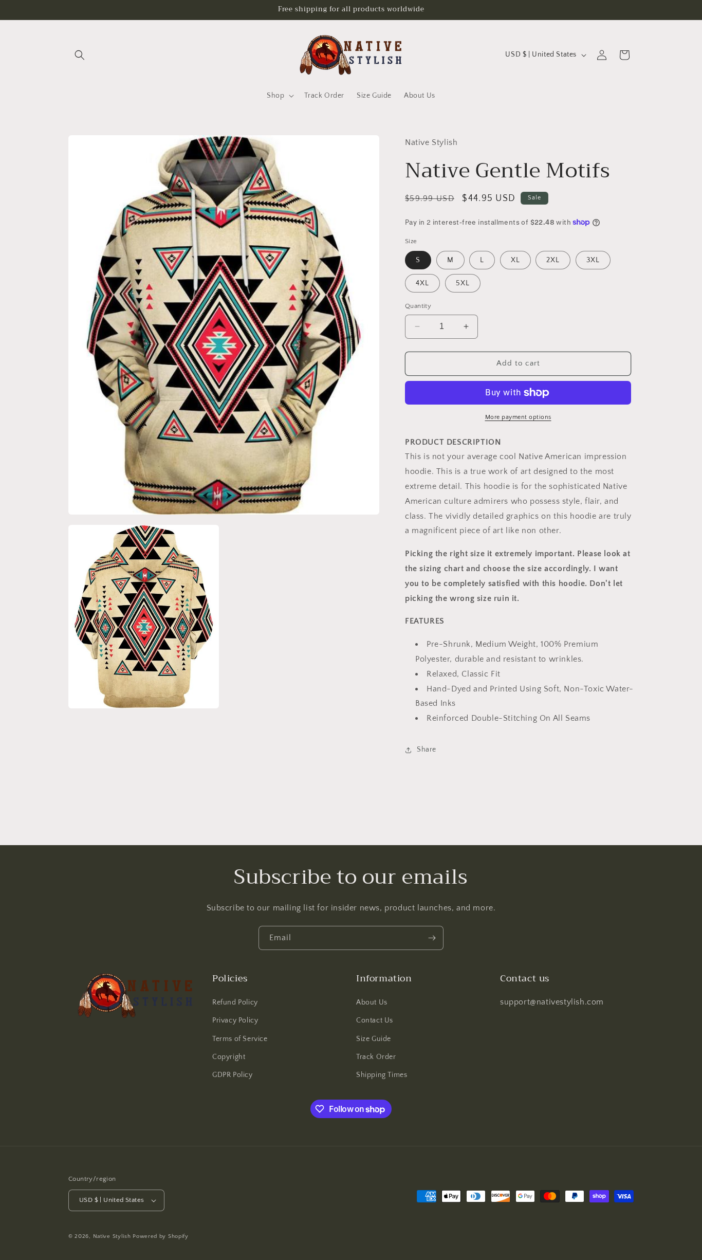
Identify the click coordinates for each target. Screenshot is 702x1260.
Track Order (376, 1057)
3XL (593, 260)
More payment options (518, 417)
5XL (463, 283)
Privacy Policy (235, 1020)
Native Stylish (112, 1236)
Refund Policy (235, 1002)
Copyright (228, 1057)
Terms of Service (240, 1039)
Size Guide (373, 1039)
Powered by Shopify (161, 1236)
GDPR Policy (232, 1075)
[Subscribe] (431, 938)
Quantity (418, 305)
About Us (371, 1002)
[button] (79, 55)
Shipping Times (381, 1075)
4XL (422, 283)
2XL (553, 260)
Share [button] (426, 749)
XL (515, 260)
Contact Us (374, 1020)
